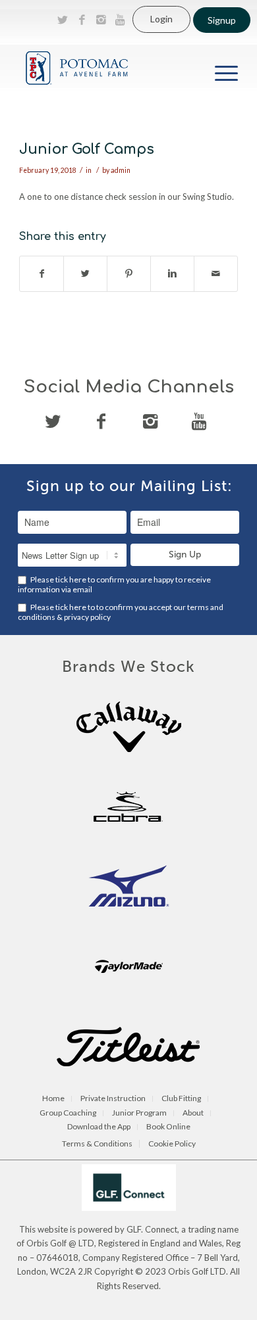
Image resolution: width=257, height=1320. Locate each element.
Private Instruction (113, 1099)
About (193, 1113)
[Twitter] (62, 20)
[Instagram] (101, 20)
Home (53, 1099)
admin (120, 170)
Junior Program (139, 1113)
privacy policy (87, 617)
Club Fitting (181, 1099)
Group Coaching (68, 1113)
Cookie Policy (172, 1144)
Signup (222, 20)
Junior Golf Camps (86, 149)
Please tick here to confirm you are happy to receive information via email (114, 584)
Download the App (98, 1127)
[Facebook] (82, 20)
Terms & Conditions (97, 1144)
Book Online (168, 1127)
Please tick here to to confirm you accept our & (120, 612)
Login (161, 18)
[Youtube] (120, 20)
